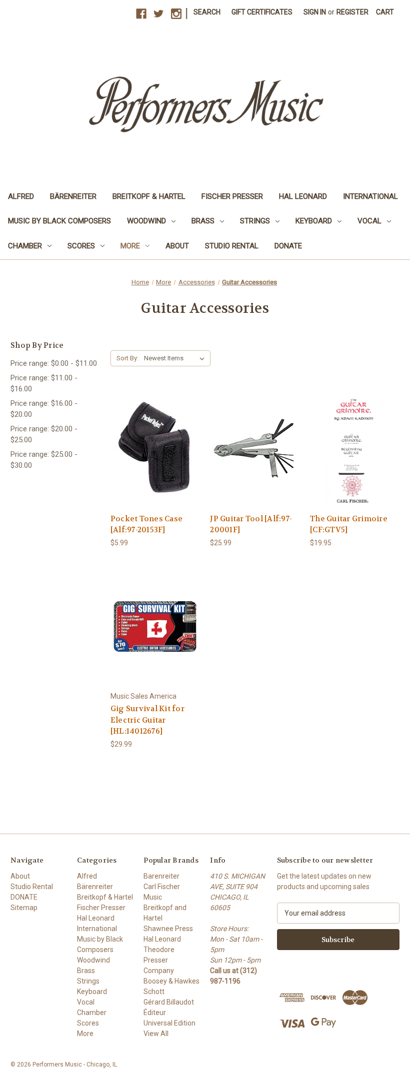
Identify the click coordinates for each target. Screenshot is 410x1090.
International (370, 196)
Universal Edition (170, 1023)
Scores (81, 245)
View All (156, 1034)
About (177, 245)
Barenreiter (162, 876)
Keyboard (314, 220)
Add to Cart (155, 457)
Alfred (21, 196)
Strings (255, 220)
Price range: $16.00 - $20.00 (44, 409)
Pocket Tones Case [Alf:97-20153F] (146, 524)
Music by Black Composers (59, 220)
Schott (154, 992)
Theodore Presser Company (159, 960)
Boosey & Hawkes (172, 981)
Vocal (370, 220)
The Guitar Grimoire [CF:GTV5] (349, 524)
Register (352, 12)
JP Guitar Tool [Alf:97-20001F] (251, 524)
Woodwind (146, 220)
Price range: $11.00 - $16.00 (44, 383)
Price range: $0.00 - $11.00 (53, 363)
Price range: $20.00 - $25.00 (44, 434)
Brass (203, 220)
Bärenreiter (73, 196)
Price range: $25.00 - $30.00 (44, 460)
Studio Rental (231, 245)
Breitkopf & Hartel (149, 196)
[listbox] (176, 358)
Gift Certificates (262, 12)
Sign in (315, 12)
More (130, 245)
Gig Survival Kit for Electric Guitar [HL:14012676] (147, 720)
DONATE (288, 245)
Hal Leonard (303, 196)
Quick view (154, 440)
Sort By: (127, 358)
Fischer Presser (232, 196)
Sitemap (24, 908)
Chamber (25, 245)
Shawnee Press (168, 929)
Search (207, 12)
